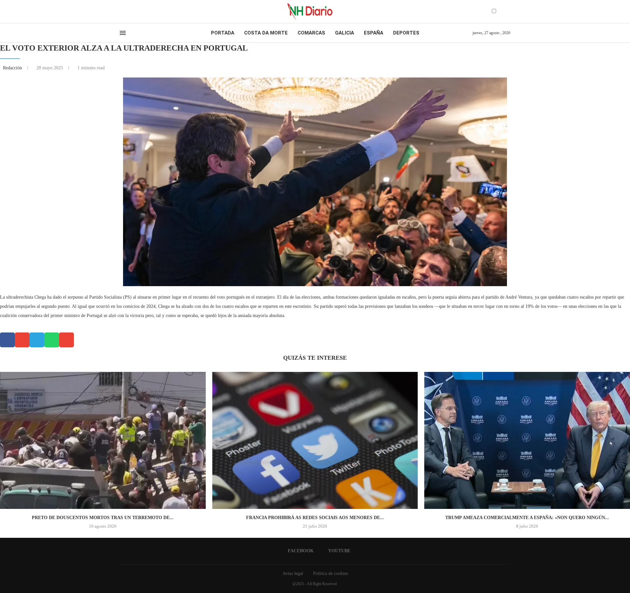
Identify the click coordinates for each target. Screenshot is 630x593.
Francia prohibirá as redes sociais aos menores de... (315, 517)
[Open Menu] (123, 33)
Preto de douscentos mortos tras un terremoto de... (103, 517)
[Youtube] (127, 11)
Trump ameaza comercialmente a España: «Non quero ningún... (527, 517)
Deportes (406, 33)
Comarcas (311, 33)
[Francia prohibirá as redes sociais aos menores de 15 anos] (315, 440)
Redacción (13, 67)
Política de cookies (330, 573)
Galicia (344, 33)
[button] (7, 339)
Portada (222, 33)
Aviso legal (293, 573)
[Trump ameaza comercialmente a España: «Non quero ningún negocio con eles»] (527, 440)
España (373, 33)
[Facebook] (122, 11)
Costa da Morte (266, 33)
